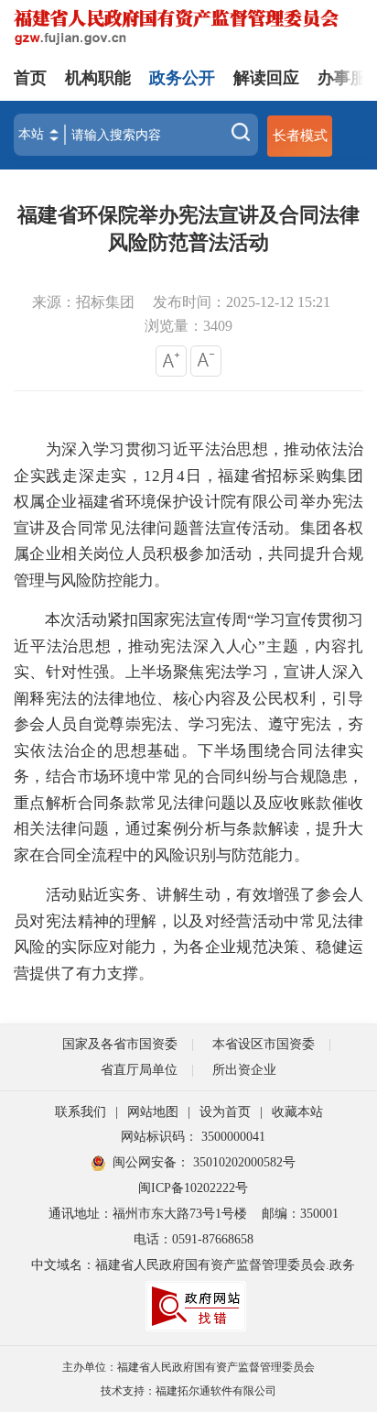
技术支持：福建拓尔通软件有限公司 (188, 1391)
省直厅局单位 (139, 1070)
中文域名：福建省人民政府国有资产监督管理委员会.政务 (193, 1265)
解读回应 (266, 78)
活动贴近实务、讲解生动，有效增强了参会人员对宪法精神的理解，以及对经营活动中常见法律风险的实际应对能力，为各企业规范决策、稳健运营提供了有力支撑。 (188, 934)
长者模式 (300, 135)
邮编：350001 (300, 1213)
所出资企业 (244, 1070)
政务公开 (182, 78)
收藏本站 (297, 1112)
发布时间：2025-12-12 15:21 (241, 302)
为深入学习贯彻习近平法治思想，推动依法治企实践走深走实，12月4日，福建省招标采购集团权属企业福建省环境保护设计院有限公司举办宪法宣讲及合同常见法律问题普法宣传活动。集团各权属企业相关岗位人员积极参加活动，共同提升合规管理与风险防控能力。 (188, 515)
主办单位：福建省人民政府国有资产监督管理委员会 (188, 1367)
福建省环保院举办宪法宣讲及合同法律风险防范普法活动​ (188, 228)
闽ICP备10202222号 (193, 1188)
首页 (30, 78)
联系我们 (80, 1112)
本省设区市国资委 (263, 1044)
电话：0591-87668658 (193, 1239)
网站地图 (152, 1112)
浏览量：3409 (188, 326)
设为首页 (225, 1112)
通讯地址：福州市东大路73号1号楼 (147, 1213)
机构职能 (98, 78)
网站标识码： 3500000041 (193, 1137)
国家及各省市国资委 (120, 1044)
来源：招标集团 (83, 302)
